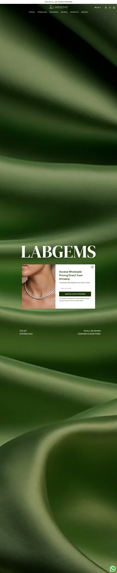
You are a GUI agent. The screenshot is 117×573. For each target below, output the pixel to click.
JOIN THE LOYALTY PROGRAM (75, 294)
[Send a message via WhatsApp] (112, 568)
